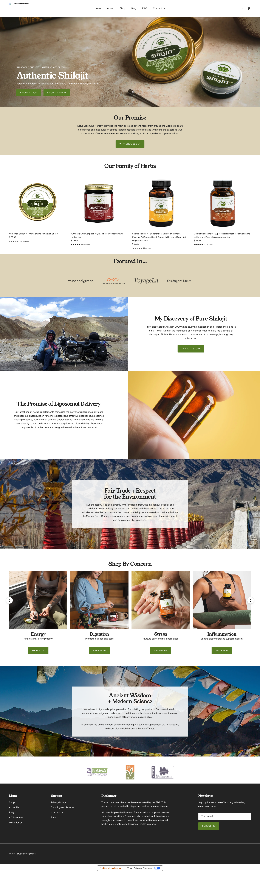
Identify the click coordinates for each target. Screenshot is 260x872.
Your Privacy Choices (139, 868)
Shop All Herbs (57, 92)
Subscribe (208, 826)
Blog (133, 8)
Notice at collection (111, 868)
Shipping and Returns (62, 807)
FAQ (144, 8)
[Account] (242, 8)
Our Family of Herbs (130, 166)
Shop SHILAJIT (29, 92)
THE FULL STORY (190, 348)
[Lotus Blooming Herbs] (20, 8)
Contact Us (159, 8)
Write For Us (15, 822)
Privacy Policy (58, 802)
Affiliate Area (16, 817)
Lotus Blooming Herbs (26, 854)
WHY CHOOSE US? (130, 144)
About (110, 8)
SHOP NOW (38, 650)
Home (97, 8)
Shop (122, 8)
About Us (14, 807)
